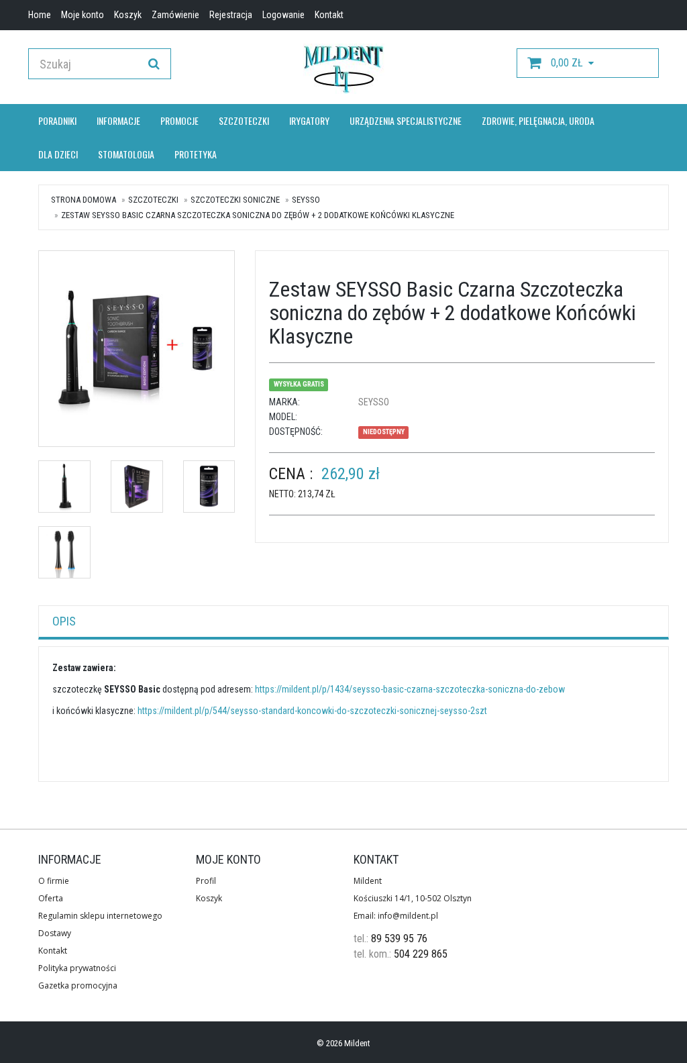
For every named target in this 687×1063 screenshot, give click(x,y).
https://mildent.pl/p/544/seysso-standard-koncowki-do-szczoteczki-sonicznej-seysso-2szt (312, 710)
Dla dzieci (58, 154)
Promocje (179, 120)
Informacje (118, 120)
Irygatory (309, 120)
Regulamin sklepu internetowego (100, 915)
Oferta (50, 898)
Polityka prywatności (77, 968)
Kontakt (52, 950)
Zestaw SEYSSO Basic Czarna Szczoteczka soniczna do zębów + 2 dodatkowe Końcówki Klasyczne (257, 215)
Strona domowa (83, 200)
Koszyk (209, 898)
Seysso (306, 200)
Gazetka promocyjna (77, 985)
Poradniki (57, 120)
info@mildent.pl (408, 915)
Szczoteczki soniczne (235, 200)
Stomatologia (126, 154)
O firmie (53, 881)
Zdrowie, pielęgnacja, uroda (538, 120)
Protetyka (195, 154)
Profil (206, 881)
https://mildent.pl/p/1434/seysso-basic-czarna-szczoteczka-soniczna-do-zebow (410, 689)
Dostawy (54, 933)
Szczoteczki (244, 120)
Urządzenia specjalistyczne (406, 120)
